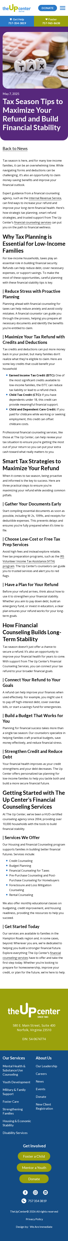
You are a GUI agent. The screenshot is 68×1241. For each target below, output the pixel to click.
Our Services (14, 1058)
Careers (41, 1074)
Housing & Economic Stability (17, 1123)
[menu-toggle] (62, 8)
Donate (41, 1097)
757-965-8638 (51, 23)
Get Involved (34, 1146)
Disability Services (15, 1133)
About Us (44, 1058)
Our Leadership (46, 1066)
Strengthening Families (13, 1111)
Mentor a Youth (34, 1167)
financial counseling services (32, 222)
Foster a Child (34, 1156)
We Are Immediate (41, 1226)
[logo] (17, 7)
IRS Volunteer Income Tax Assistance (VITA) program (33, 561)
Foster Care (11, 1101)
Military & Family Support (14, 1092)
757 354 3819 (37, 1201)
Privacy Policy (34, 1219)
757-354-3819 (17, 23)
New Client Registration (44, 1106)
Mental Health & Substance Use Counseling (14, 1070)
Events (40, 1089)
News (40, 1081)
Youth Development (16, 1082)
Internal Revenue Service (45, 198)
